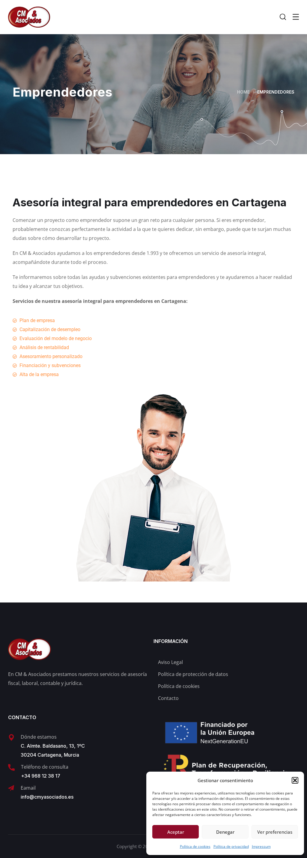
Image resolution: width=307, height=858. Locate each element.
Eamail (28, 788)
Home (243, 91)
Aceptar (175, 832)
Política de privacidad (231, 846)
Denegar (225, 832)
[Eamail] (11, 788)
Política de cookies (195, 846)
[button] (295, 780)
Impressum (261, 846)
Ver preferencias (274, 832)
